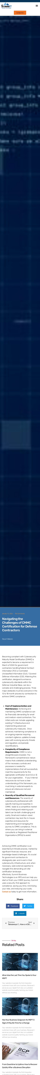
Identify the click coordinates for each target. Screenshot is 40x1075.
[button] (37, 5)
